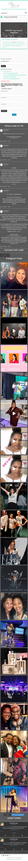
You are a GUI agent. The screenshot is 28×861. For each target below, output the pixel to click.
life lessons (22, 44)
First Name (3, 97)
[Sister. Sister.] (14, 606)
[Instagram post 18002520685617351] (14, 330)
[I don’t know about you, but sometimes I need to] (14, 358)
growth (10, 44)
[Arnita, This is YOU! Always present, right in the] (14, 523)
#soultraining (22, 133)
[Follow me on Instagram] (7, 13)
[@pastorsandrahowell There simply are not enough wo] (14, 771)
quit (11, 45)
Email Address (4, 91)
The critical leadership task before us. (14, 136)
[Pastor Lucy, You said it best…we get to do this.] (14, 303)
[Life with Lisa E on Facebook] (1, 255)
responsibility (15, 45)
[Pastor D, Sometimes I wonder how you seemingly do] (14, 275)
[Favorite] (22, 835)
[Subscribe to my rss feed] (1, 13)
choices (21, 42)
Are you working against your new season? (15, 75)
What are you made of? (10, 77)
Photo (15, 184)
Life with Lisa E (12, 857)
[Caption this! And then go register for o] (14, 634)
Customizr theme (17, 859)
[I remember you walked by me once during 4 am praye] (14, 744)
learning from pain (16, 44)
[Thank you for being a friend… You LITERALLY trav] (14, 716)
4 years (2, 831)
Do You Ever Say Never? (10, 39)
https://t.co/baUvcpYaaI (14, 845)
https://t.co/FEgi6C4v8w (14, 829)
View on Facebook (3, 141)
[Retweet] (14, 835)
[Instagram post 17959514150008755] (14, 441)
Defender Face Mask (14, 234)
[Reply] (5, 835)
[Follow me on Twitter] (4, 13)
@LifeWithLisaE (13, 824)
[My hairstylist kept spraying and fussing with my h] (14, 799)
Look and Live (7, 71)
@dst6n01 (8, 826)
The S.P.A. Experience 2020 (11, 73)
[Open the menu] (26, 13)
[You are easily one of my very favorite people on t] (14, 551)
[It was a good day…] (14, 413)
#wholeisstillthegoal (15, 133)
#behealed (9, 133)
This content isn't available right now (14, 197)
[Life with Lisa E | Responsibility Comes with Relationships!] (14, 4)
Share (9, 141)
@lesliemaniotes (3, 826)
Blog (11, 42)
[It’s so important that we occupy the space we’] (14, 661)
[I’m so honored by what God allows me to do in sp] (14, 689)
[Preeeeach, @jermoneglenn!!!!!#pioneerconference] (14, 386)
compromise (5, 44)
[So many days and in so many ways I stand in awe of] (14, 496)
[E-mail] (3, 13)
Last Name (3, 104)
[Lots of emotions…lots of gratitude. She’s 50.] (14, 468)
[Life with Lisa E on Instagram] (8, 255)
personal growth (6, 45)
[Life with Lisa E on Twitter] (4, 255)
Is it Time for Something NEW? (12, 78)
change (17, 42)
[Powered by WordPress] (20, 857)
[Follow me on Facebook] (6, 13)
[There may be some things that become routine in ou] (14, 578)
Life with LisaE (6, 129)
